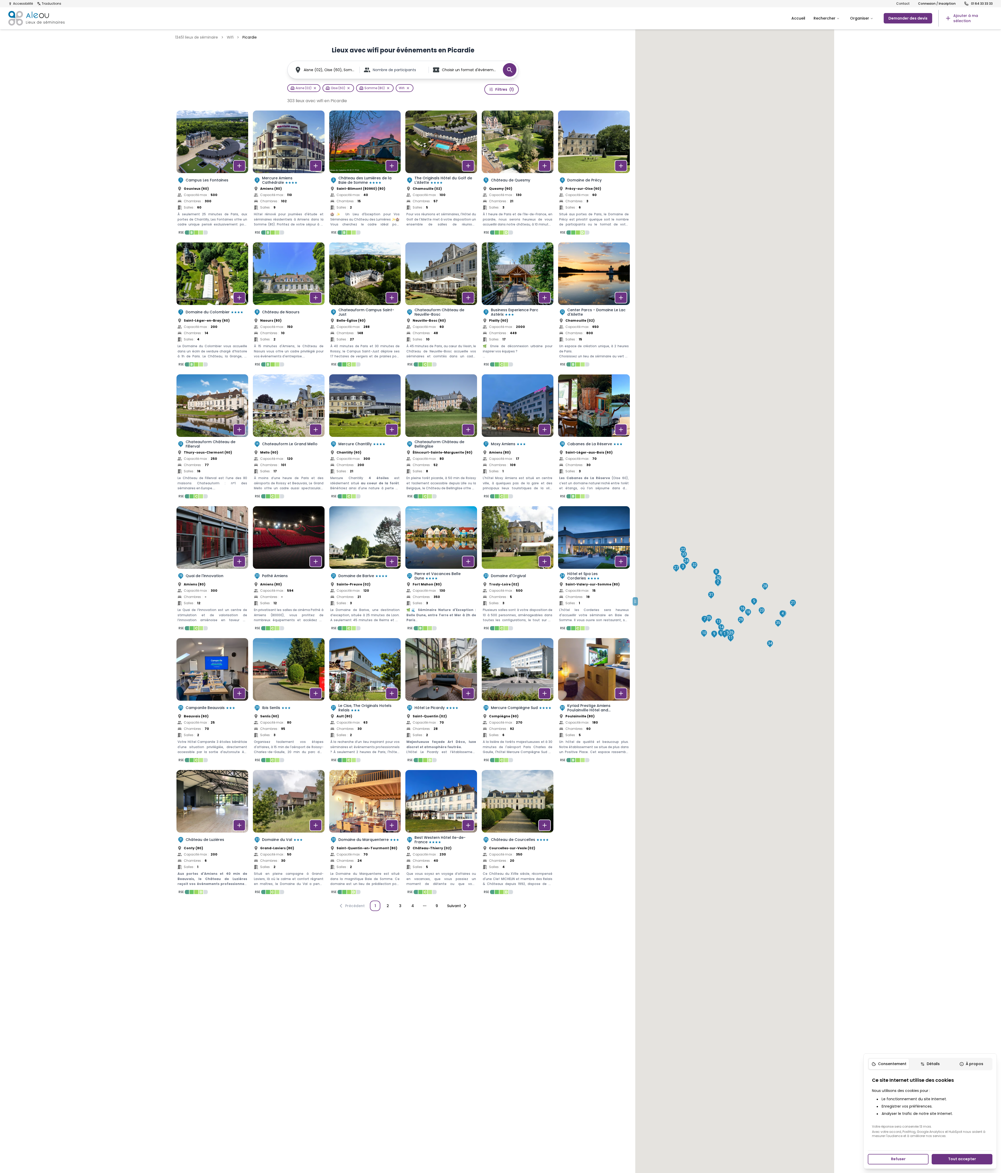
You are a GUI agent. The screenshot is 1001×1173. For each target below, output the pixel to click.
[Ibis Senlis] (289, 701)
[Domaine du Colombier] (212, 306)
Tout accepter (962, 1159)
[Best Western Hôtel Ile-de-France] (441, 833)
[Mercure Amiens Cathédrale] (289, 174)
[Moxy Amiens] (517, 438)
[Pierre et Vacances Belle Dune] (441, 569)
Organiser (859, 18)
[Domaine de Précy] (594, 174)
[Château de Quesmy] (517, 174)
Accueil (798, 18)
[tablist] (930, 1064)
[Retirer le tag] (315, 88)
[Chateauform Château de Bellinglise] (441, 438)
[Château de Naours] (289, 306)
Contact (903, 4)
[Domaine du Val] (289, 833)
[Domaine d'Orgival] (517, 569)
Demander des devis (907, 18)
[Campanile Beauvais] (212, 701)
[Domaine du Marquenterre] (365, 833)
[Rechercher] (509, 70)
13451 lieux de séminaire (196, 37)
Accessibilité (23, 4)
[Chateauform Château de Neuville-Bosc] (441, 306)
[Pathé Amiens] (289, 569)
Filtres (504, 89)
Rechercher (824, 18)
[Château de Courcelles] (517, 833)
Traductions (51, 4)
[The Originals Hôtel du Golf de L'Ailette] (441, 174)
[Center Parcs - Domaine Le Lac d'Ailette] (594, 306)
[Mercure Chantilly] (365, 438)
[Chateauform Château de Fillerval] (212, 438)
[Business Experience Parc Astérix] (517, 306)
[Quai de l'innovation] (212, 569)
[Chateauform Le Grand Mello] (289, 438)
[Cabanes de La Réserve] (594, 438)
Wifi (230, 37)
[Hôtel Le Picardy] (441, 701)
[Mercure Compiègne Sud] (517, 701)
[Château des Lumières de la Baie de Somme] (365, 174)
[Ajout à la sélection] (239, 166)
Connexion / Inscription (937, 4)
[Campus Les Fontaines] (212, 174)
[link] (965, 18)
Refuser (898, 1159)
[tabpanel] (930, 1107)
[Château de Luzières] (212, 833)
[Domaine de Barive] (365, 569)
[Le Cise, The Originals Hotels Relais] (365, 701)
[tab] (889, 1064)
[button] (725, 634)
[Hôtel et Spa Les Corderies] (594, 569)
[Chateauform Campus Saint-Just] (365, 306)
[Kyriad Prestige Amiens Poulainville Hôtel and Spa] (594, 701)
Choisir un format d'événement (470, 69)
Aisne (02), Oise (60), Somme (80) (329, 69)
